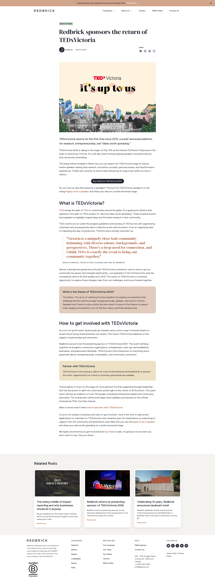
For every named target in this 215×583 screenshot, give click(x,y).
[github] (186, 545)
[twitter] (177, 545)
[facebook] (168, 545)
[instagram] (173, 545)
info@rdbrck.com (142, 567)
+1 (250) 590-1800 (142, 564)
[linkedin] (182, 545)
